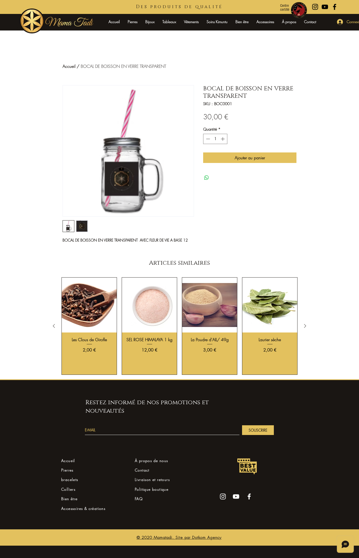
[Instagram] (223, 496)
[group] (179, 326)
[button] (149, 21)
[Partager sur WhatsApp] (206, 178)
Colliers (68, 489)
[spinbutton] (215, 139)
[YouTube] (236, 496)
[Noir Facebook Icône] (335, 7)
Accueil (69, 66)
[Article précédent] (54, 326)
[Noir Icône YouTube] (325, 7)
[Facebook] (249, 496)
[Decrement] (207, 139)
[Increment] (223, 139)
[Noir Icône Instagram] (315, 7)
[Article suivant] (305, 326)
